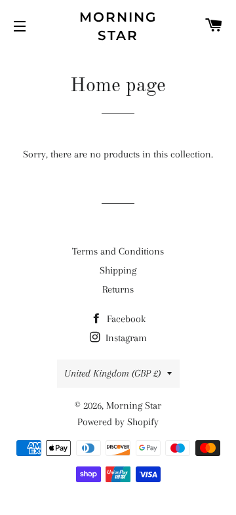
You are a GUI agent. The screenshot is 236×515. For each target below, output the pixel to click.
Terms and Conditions (118, 251)
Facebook (125, 319)
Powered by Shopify (118, 422)
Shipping (118, 270)
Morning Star (118, 26)
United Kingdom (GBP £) (112, 373)
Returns (118, 289)
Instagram (125, 338)
